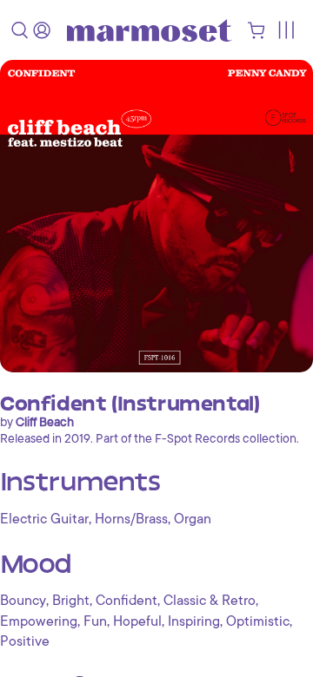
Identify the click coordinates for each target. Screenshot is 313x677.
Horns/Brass (131, 519)
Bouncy (23, 600)
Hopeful (137, 621)
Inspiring (194, 621)
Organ (192, 519)
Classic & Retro (209, 600)
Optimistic (258, 621)
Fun (95, 621)
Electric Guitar (44, 519)
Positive (25, 641)
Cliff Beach (45, 422)
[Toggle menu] (286, 30)
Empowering (38, 621)
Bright (71, 600)
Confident (126, 600)
